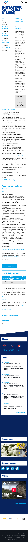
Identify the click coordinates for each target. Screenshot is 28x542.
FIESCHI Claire (19, 21)
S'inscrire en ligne (9, 266)
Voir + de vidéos (20, 503)
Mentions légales (8, 537)
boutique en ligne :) (20, 155)
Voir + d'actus (20, 413)
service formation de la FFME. (11, 257)
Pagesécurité (5, 350)
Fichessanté (19, 350)
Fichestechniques (12, 350)
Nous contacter (18, 539)
